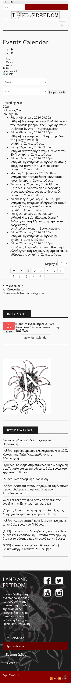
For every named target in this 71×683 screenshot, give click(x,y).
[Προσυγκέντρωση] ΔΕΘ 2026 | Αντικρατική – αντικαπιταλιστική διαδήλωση (37, 327)
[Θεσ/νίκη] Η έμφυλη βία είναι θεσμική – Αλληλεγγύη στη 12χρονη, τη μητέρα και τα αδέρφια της (39, 250)
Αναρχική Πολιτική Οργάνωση (16, 622)
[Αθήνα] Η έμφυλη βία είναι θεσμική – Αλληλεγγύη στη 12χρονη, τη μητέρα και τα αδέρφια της (39, 221)
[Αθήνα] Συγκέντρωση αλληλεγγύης (33, 236)
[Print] (11, 50)
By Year (7, 59)
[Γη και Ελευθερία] (35, 15)
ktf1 (30, 129)
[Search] (8, 75)
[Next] (33, 276)
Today (6, 67)
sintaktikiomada (24, 228)
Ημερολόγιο (15, 646)
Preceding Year (12, 103)
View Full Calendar (35, 337)
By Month (8, 62)
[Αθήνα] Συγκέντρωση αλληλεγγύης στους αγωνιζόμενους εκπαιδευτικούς (38, 204)
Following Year (12, 110)
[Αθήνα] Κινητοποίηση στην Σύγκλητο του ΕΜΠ (38, 153)
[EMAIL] (11, 53)
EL (6, 2)
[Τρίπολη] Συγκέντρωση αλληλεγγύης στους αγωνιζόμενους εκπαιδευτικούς (35, 190)
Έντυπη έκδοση (17, 654)
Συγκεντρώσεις (13, 286)
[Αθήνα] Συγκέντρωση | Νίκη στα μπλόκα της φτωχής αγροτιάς (37, 138)
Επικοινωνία (15, 638)
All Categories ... (13, 289)
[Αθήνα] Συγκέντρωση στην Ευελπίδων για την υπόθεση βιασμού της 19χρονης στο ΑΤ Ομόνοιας (39, 125)
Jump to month (10, 70)
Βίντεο (11, 663)
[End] (40, 276)
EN (11, 2)
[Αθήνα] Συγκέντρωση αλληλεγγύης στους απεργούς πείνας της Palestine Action (38, 164)
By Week (7, 65)
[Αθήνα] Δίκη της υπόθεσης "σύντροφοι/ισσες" (37, 178)
